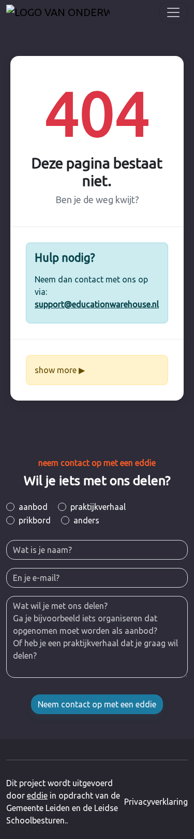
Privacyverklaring (156, 801)
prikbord (35, 520)
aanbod (33, 506)
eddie (37, 795)
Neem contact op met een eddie (97, 704)
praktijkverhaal (98, 506)
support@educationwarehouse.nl (97, 304)
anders (86, 520)
